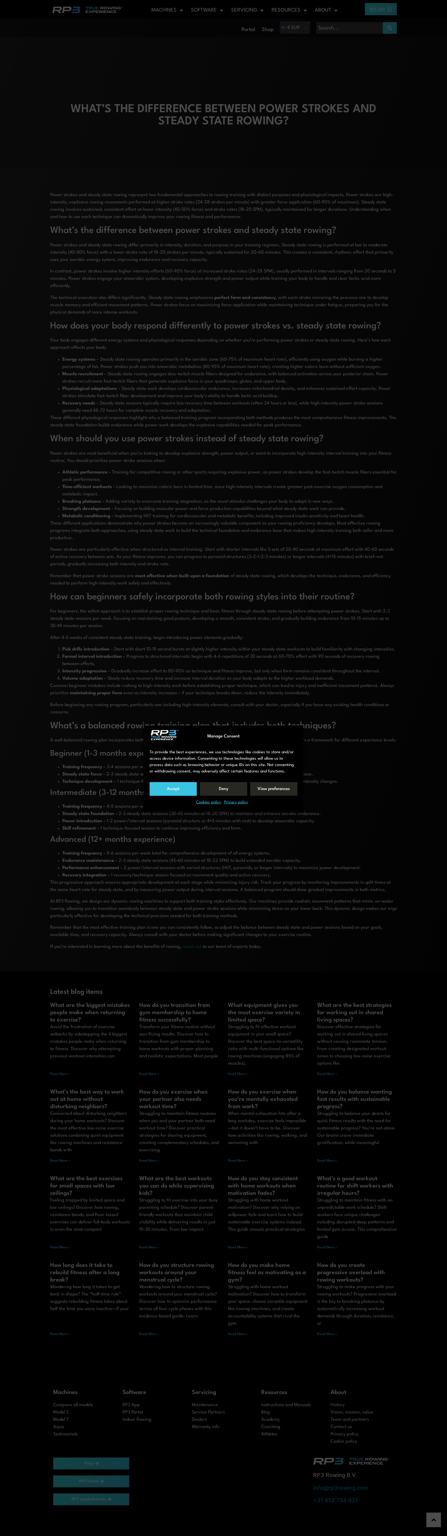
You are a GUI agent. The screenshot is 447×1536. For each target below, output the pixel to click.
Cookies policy (208, 802)
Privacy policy (236, 802)
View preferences (274, 789)
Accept (173, 789)
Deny (223, 789)
